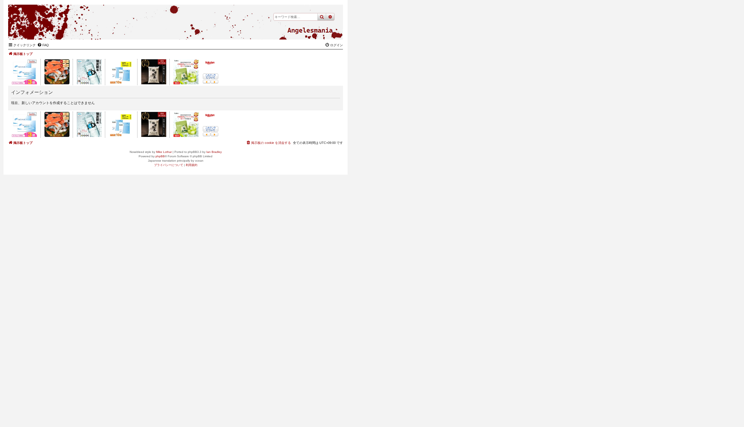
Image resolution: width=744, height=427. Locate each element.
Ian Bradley (214, 151)
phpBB (160, 156)
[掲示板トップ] (310, 30)
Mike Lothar (164, 151)
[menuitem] (43, 45)
